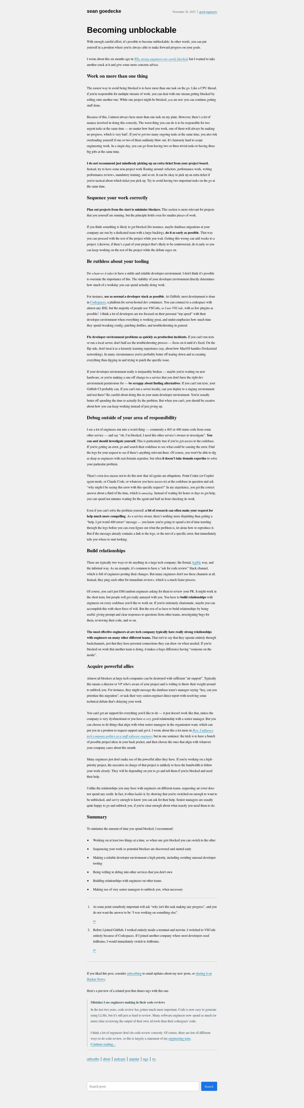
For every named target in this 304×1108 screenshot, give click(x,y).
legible (196, 562)
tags (145, 1059)
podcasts (119, 1059)
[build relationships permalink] (129, 551)
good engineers (208, 12)
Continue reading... (103, 1044)
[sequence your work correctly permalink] (152, 198)
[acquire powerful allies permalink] (137, 666)
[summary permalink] (111, 817)
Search (209, 1086)
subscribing (134, 973)
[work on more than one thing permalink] (152, 76)
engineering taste (179, 1038)
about (106, 1059)
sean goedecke (104, 11)
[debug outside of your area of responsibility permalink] (180, 418)
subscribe (93, 1059)
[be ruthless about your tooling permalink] (153, 261)
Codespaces (98, 302)
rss (154, 1059)
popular (134, 1059)
